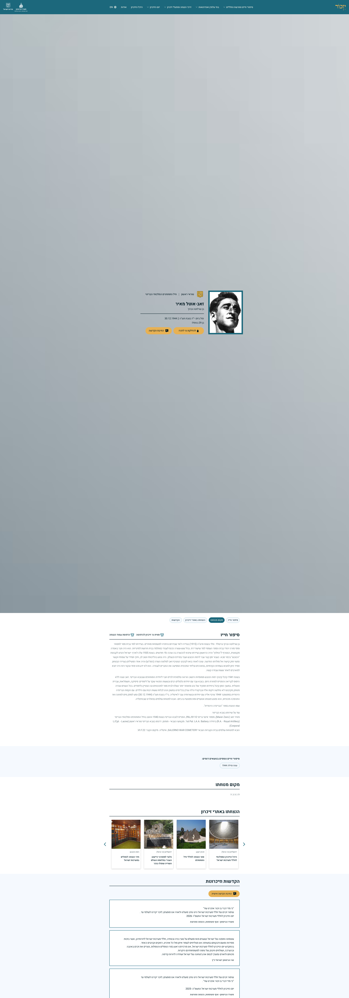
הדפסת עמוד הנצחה (119, 634)
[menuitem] (238, 7)
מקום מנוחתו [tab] (216, 620)
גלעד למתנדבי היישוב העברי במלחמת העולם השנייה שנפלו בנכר (161, 860)
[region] (174, 844)
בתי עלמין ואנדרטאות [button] (209, 7)
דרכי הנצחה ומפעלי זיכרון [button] (179, 7)
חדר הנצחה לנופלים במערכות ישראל (130, 858)
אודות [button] (124, 7)
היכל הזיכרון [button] (137, 7)
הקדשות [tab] (176, 620)
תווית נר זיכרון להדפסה (148, 634)
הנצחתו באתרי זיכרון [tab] (195, 620)
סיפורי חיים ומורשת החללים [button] (239, 7)
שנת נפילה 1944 (229, 765)
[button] (158, 330)
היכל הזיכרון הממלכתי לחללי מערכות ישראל (226, 858)
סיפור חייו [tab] (233, 620)
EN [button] (111, 7)
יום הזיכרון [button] (155, 7)
